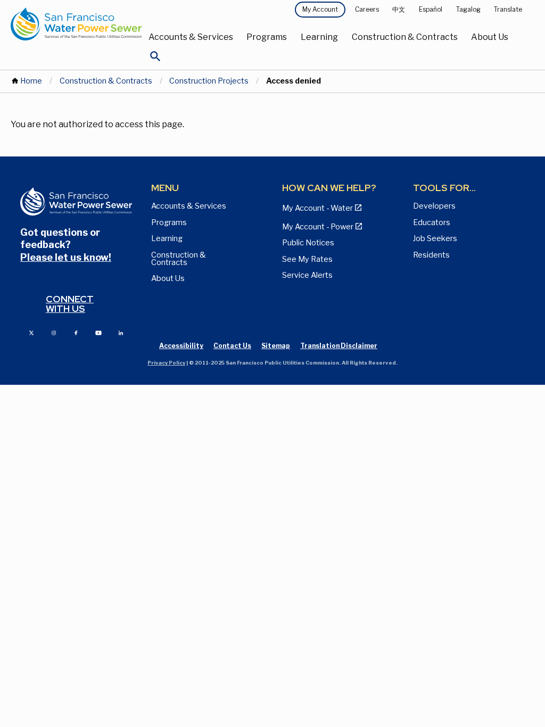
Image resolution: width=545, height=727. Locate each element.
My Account (320, 9)
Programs (266, 37)
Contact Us (232, 346)
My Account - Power (317, 227)
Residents (431, 255)
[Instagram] (54, 332)
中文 (398, 9)
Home (31, 81)
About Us (489, 37)
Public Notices (308, 242)
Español (430, 9)
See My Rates (307, 259)
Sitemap (275, 346)
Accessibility (181, 346)
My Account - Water (317, 208)
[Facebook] (76, 332)
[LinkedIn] (121, 332)
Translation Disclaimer (338, 346)
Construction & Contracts (405, 37)
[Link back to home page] (76, 23)
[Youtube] (98, 332)
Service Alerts (307, 275)
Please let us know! (65, 257)
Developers (434, 206)
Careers (367, 9)
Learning (319, 37)
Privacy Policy (166, 363)
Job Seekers (435, 238)
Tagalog (468, 9)
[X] (31, 332)
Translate (508, 9)
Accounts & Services (190, 37)
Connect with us (70, 304)
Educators (431, 222)
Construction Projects (209, 81)
